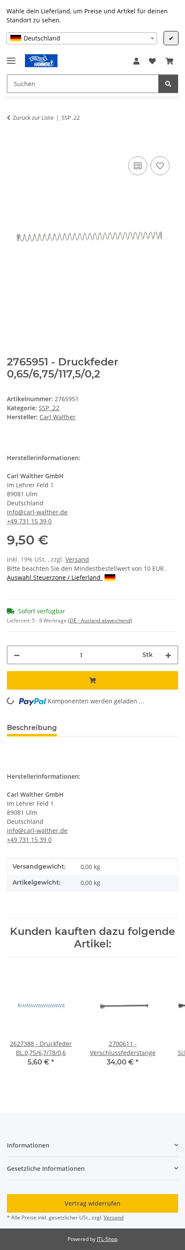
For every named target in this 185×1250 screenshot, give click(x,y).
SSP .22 (49, 408)
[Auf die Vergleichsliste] (137, 165)
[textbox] (82, 38)
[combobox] (81, 38)
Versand (77, 559)
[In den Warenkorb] (14, 144)
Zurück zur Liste (33, 117)
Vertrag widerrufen (92, 1203)
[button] (136, 61)
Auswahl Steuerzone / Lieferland (54, 577)
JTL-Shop (107, 1239)
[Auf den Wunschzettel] (160, 165)
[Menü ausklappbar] (11, 57)
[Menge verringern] (16, 655)
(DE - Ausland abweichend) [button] (100, 620)
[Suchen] (168, 83)
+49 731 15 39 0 (29, 521)
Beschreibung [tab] (32, 728)
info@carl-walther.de (37, 512)
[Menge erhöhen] (168, 655)
